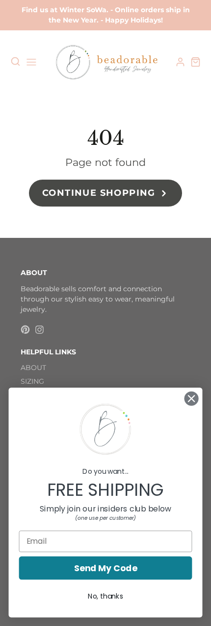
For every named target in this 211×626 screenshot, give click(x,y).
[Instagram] (39, 329)
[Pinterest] (25, 329)
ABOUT (33, 367)
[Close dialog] (191, 398)
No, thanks (105, 596)
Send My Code (105, 568)
